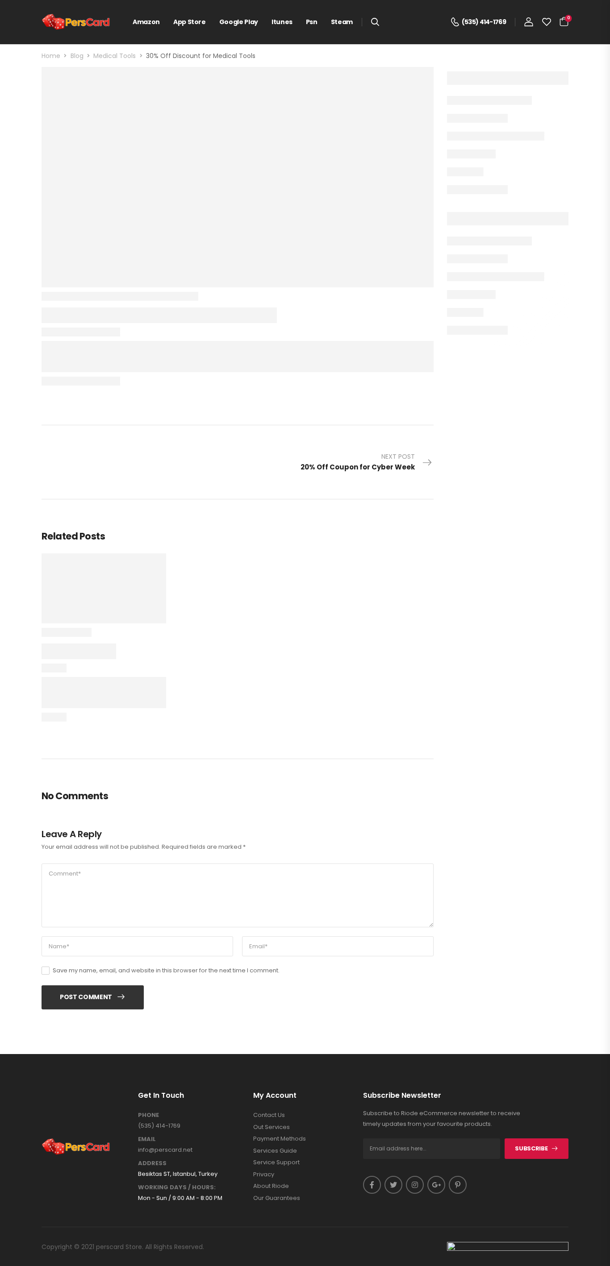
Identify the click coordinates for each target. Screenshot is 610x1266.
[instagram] (415, 1185)
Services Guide (275, 1150)
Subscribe (531, 1148)
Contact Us (269, 1115)
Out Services (271, 1127)
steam (342, 21)
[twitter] (393, 1185)
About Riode (271, 1186)
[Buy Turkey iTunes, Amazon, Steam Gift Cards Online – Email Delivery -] (76, 22)
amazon (146, 21)
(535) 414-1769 (159, 1125)
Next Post (358, 462)
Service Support (276, 1162)
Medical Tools (114, 55)
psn (312, 21)
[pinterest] (458, 1185)
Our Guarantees (276, 1198)
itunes (282, 21)
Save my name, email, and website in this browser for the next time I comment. (166, 970)
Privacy (263, 1174)
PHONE (148, 1115)
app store (189, 21)
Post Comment (86, 996)
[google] (436, 1185)
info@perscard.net (165, 1150)
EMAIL (147, 1139)
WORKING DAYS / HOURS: (177, 1187)
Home (51, 55)
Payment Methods (279, 1138)
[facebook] (372, 1185)
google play (238, 21)
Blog (77, 55)
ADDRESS (152, 1163)
